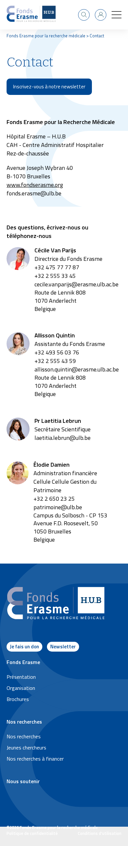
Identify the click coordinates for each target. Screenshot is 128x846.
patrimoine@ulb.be (57, 507)
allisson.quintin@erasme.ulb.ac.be (76, 369)
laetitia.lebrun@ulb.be (62, 437)
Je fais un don (24, 646)
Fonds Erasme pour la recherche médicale (46, 35)
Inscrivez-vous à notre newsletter (49, 86)
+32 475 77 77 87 (56, 267)
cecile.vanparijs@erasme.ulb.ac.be (76, 284)
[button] (116, 15)
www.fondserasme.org (35, 184)
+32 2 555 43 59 (55, 360)
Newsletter (63, 646)
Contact (97, 35)
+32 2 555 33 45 (55, 275)
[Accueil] (31, 15)
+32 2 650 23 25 (54, 498)
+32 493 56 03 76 (56, 352)
